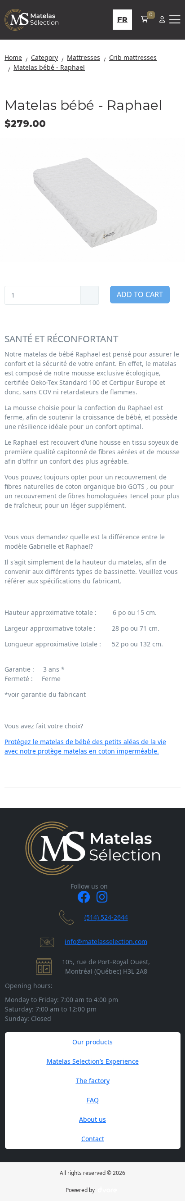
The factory (93, 1080)
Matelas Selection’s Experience (93, 1061)
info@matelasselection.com (106, 941)
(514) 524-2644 (106, 917)
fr (122, 19)
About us (92, 1119)
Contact (92, 1138)
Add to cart (140, 294)
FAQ (93, 1100)
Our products (92, 1042)
